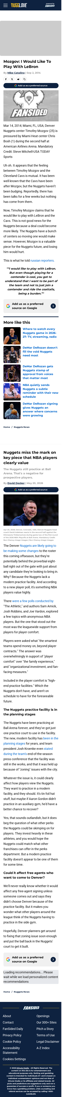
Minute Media (23, 1068)
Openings (43, 1016)
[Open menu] (5, 5)
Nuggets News (21, 427)
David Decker (16, 483)
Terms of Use (46, 1035)
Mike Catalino (16, 72)
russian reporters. (42, 260)
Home (6, 427)
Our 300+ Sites (46, 1022)
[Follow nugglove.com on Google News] (53, 306)
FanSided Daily (13, 1029)
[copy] (24, 79)
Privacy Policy (12, 1035)
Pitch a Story (45, 1029)
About (7, 1016)
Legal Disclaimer (48, 1041)
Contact (8, 1022)
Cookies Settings (14, 1059)
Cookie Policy (12, 1041)
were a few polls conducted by (33, 601)
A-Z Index (43, 1048)
